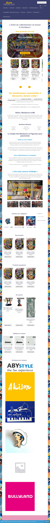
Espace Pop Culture (14, 12)
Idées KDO (29, 12)
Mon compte (36, 12)
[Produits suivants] (29, 87)
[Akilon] (20, 386)
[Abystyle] (20, 367)
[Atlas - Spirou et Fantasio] (20, 467)
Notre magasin (6, 16)
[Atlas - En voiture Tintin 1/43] (20, 412)
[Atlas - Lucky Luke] (20, 437)
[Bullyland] (20, 496)
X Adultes (23, 12)
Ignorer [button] (47, 521)
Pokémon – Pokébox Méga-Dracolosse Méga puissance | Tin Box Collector (35, 72)
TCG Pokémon (6, 12)
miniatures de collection (26, 99)
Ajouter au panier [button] (8, 256)
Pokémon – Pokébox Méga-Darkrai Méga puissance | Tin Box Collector (25, 72)
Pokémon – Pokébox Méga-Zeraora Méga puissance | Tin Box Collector (15, 72)
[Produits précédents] (20, 87)
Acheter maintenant (25, 52)
